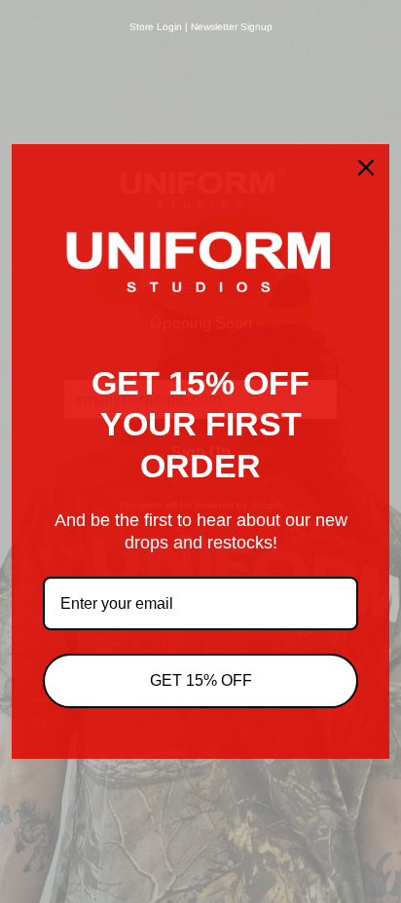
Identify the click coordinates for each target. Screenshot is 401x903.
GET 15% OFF (201, 680)
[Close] (366, 167)
